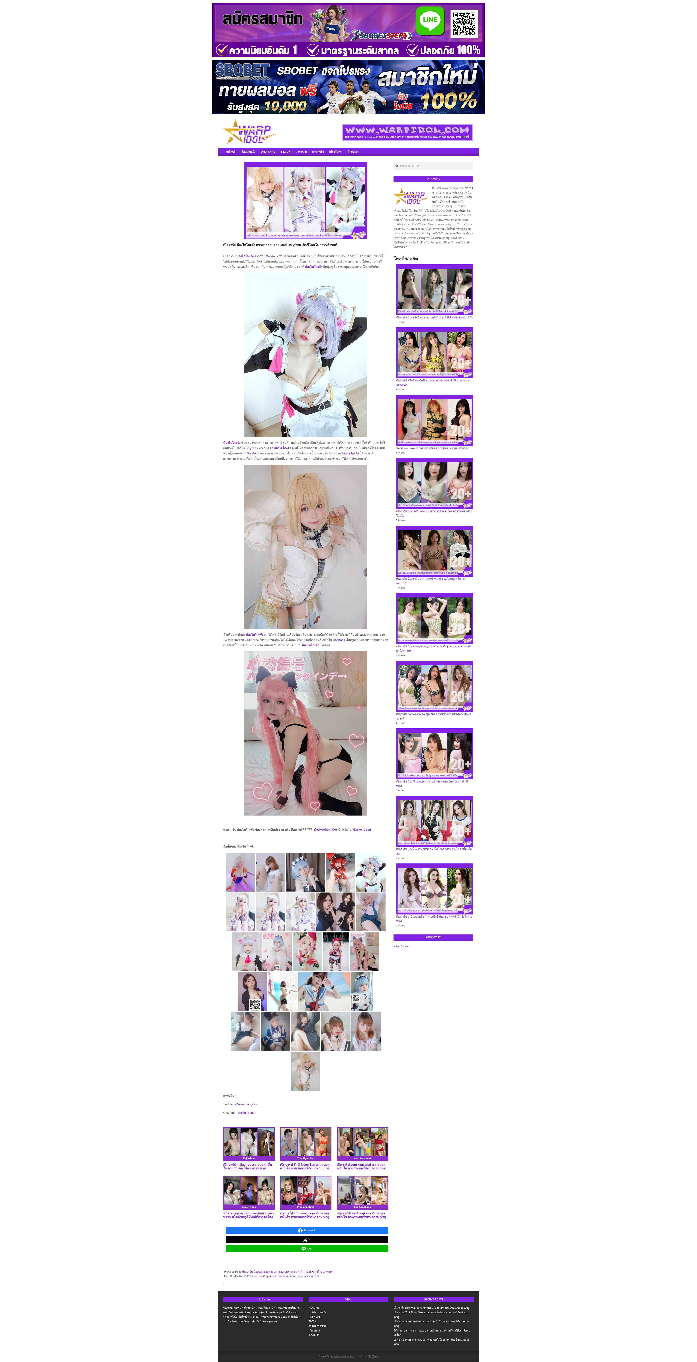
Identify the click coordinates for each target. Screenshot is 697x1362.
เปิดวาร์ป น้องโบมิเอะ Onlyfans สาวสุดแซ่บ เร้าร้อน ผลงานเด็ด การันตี (278, 1276)
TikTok (312, 1321)
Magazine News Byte (344, 1356)
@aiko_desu (362, 829)
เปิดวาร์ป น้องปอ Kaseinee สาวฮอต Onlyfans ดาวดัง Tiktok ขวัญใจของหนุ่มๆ (287, 1271)
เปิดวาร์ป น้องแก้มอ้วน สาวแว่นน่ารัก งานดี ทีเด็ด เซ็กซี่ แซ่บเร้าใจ (434, 317)
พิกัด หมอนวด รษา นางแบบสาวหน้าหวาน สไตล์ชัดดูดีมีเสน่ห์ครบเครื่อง (248, 1215)
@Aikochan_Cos (326, 829)
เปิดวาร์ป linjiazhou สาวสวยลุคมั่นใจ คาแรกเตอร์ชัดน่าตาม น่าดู (247, 1166)
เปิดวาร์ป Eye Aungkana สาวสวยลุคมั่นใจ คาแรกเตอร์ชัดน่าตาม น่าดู (361, 1215)
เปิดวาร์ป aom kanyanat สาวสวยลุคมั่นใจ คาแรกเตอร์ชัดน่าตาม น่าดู (361, 1166)
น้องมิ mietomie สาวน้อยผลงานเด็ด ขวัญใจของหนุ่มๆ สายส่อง (432, 448)
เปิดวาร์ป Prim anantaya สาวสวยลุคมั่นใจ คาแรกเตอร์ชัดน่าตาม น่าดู (304, 1215)
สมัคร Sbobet (401, 946)
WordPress (373, 1356)
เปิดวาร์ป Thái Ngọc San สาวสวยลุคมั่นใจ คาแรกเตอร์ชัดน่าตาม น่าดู (304, 1166)
